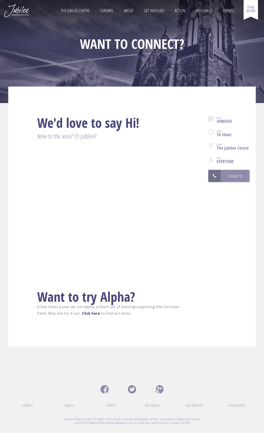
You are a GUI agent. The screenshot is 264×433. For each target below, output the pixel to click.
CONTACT (27, 405)
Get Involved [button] (154, 10)
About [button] (128, 10)
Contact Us (235, 176)
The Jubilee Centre (75, 10)
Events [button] (228, 10)
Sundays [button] (106, 10)
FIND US (69, 405)
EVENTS (111, 405)
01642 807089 (250, 9)
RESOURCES (152, 405)
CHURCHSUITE (236, 405)
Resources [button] (204, 10)
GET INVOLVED (194, 405)
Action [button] (180, 10)
